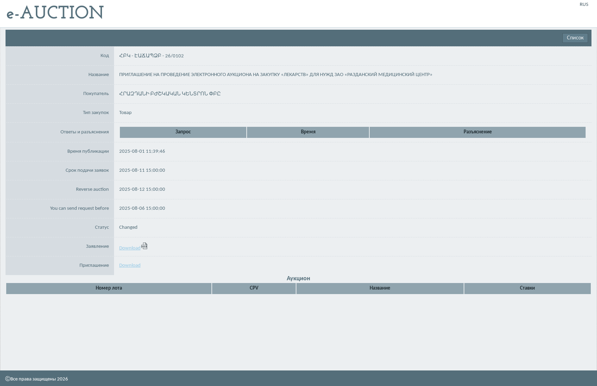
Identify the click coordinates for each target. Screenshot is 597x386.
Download (130, 248)
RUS (584, 4)
